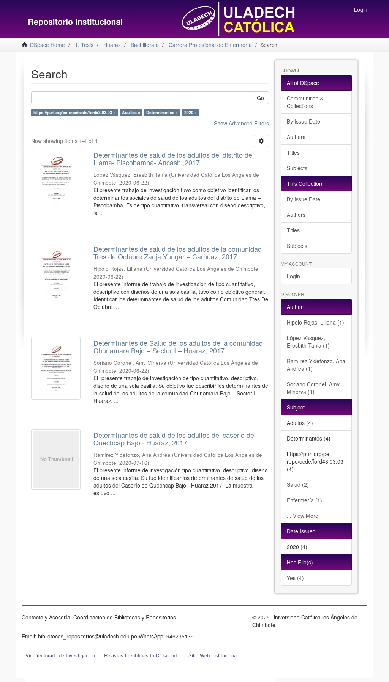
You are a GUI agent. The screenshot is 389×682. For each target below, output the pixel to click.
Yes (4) (295, 578)
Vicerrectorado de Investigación (60, 655)
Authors (296, 137)
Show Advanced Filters (241, 123)
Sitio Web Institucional (213, 655)
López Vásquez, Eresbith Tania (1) (308, 341)
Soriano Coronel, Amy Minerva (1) (313, 387)
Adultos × (131, 112)
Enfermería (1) (304, 500)
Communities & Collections (305, 102)
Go (260, 98)
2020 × (190, 112)
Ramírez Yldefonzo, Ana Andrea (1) (316, 364)
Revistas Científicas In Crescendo (141, 655)
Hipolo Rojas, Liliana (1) (315, 322)
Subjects (297, 168)
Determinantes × (162, 112)
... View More (302, 515)
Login (293, 276)
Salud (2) (298, 484)
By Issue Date (303, 121)
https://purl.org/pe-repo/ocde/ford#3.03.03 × (74, 112)
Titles (293, 152)
